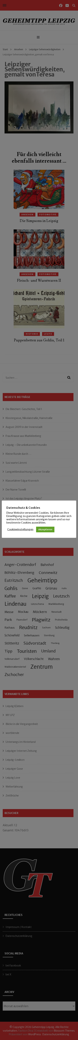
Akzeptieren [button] (45, 529)
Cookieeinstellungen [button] (20, 529)
